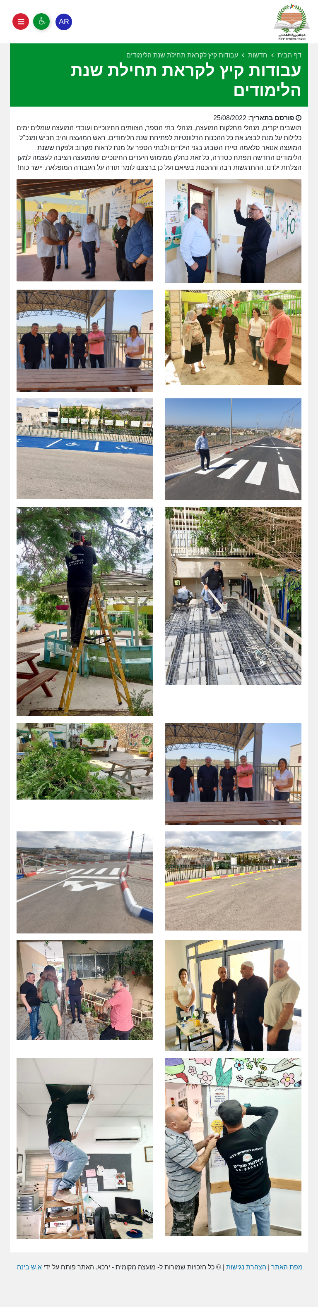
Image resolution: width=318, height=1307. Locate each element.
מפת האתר (287, 1267)
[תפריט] (20, 21)
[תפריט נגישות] (41, 21)
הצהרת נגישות (246, 1267)
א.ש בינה (28, 1267)
